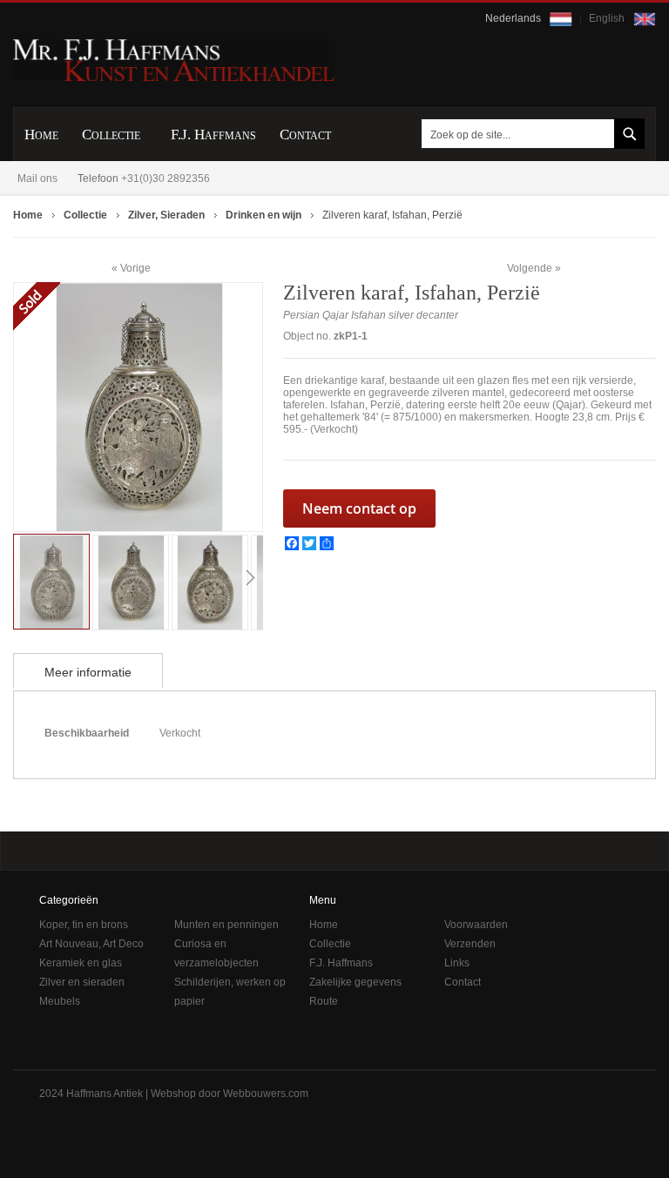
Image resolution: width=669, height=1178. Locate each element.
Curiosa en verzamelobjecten (216, 953)
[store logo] (173, 59)
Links (457, 963)
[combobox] (530, 133)
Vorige (135, 267)
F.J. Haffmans (341, 963)
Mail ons (37, 178)
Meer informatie (88, 672)
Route (323, 1001)
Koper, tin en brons (83, 925)
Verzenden (470, 944)
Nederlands (514, 18)
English (608, 18)
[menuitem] (41, 134)
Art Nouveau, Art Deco (91, 944)
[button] (132, 581)
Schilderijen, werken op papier (230, 991)
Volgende (529, 268)
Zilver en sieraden (82, 982)
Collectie (330, 944)
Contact (462, 982)
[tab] (88, 670)
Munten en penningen (226, 925)
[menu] (334, 134)
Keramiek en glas (80, 963)
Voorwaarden (476, 925)
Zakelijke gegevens (355, 982)
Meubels (59, 1001)
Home (323, 925)
